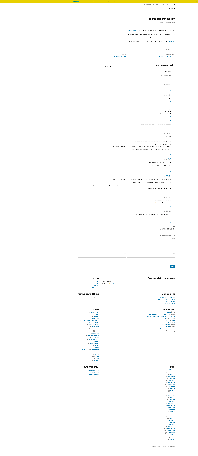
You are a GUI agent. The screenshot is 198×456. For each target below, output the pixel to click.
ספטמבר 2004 (171, 407)
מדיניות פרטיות (94, 287)
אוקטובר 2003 (171, 428)
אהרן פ (173, 320)
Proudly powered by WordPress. (163, 446)
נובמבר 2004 (171, 403)
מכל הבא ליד (95, 337)
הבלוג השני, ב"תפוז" (94, 372)
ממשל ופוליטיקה (94, 339)
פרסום (97, 352)
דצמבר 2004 (171, 401)
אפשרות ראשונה (170, 38)
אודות (173, 6)
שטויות (162, 49)
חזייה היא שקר (166, 324)
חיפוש (169, 6)
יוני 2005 (172, 391)
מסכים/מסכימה (76, 1)
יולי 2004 (172, 412)
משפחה (96, 341)
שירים (97, 358)
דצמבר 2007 (171, 370)
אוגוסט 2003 (171, 433)
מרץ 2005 (172, 397)
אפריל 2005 (171, 395)
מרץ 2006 (172, 374)
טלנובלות (172, 316)
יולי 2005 (172, 388)
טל (174, 322)
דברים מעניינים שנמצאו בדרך (90, 320)
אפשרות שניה (170, 41)
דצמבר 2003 (171, 424)
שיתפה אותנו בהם (132, 30)
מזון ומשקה (95, 333)
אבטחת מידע (95, 312)
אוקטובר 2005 (171, 382)
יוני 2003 (172, 437)
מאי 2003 (172, 439)
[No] (196, 1)
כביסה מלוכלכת (161, 329)
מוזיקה (97, 331)
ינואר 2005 (172, 399)
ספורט (97, 345)
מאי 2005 (172, 393)
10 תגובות (161, 22)
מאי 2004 (172, 414)
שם (174, 253)
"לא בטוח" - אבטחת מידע (169, 301)
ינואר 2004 (172, 422)
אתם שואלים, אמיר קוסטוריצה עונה (157, 316)
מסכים (169, 312)
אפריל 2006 (171, 372)
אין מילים (96, 314)
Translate (113, 283)
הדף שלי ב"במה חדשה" (93, 374)
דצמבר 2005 (171, 380)
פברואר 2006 (171, 376)
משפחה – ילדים (94, 343)
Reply (170, 78)
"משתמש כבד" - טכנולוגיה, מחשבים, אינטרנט (164, 299)
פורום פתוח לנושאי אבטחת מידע (158, 314)
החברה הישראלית (93, 324)
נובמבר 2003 (171, 426)
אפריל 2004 (171, 416)
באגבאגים (96, 316)
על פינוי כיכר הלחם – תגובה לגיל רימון (155, 331)
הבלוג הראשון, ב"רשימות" (93, 370)
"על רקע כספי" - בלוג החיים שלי (167, 297)
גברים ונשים (95, 318)
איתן (173, 22)
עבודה (97, 347)
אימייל (124, 253)
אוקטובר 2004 (171, 405)
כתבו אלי (164, 6)
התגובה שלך (172, 238)
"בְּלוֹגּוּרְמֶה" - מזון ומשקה (169, 303)
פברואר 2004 (171, 420)
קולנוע (97, 354)
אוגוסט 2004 (171, 409)
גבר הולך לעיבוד (171, 4)
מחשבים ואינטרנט (93, 335)
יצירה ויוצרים (95, 326)
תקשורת (96, 360)
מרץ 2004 (172, 418)
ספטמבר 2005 (171, 384)
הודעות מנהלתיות (94, 322)
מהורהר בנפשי (94, 329)
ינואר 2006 (172, 378)
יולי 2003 (172, 435)
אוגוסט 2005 (171, 386)
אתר (174, 259)
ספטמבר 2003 (171, 430)
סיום (165, 318)
